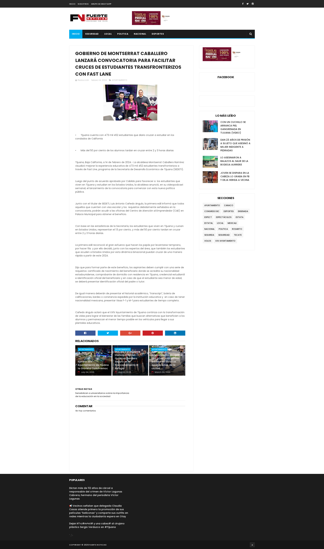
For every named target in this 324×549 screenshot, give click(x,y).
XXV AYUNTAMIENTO (225, 240)
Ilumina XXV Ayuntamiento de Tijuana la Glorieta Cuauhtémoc (93, 365)
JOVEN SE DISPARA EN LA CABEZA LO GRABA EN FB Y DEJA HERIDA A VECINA (234, 176)
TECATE (238, 234)
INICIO (72, 4)
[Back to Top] (252, 544)
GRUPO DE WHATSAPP (101, 4)
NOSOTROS (83, 4)
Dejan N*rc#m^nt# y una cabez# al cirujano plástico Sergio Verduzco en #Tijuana (97, 525)
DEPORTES (158, 33)
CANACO (228, 205)
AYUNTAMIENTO (119, 80)
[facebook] (243, 4)
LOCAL (108, 33)
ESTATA (239, 217)
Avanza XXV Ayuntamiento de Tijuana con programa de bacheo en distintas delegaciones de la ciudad (167, 360)
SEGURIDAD (92, 33)
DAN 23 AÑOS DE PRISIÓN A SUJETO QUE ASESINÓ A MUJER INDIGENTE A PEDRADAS (235, 145)
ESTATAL (208, 223)
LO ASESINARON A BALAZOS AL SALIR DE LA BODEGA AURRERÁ (234, 161)
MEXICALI (232, 223)
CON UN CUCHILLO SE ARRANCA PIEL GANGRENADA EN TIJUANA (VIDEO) (233, 127)
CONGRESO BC (211, 211)
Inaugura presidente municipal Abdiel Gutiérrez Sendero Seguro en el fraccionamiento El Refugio (127, 360)
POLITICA (122, 33)
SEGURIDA (209, 234)
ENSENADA (243, 211)
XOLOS (207, 240)
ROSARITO (237, 229)
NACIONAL (140, 33)
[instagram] (253, 4)
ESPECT (208, 217)
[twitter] (247, 4)
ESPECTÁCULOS (224, 217)
